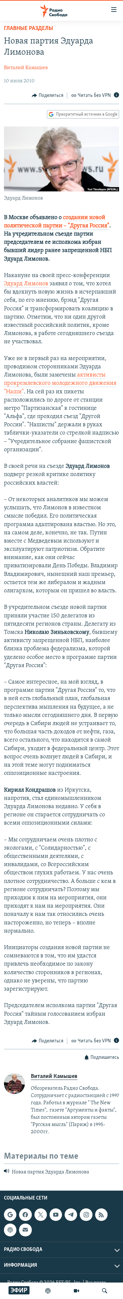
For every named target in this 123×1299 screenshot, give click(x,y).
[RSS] (101, 1214)
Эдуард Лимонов (26, 284)
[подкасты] (48, 1291)
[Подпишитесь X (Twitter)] (40, 1214)
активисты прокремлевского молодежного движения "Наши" (60, 383)
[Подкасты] (10, 1230)
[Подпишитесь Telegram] (71, 1214)
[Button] (47, 95)
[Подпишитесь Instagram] (86, 1214)
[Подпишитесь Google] (10, 1214)
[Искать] (104, 1291)
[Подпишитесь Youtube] (56, 1214)
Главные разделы (28, 29)
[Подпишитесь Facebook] (25, 1214)
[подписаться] (25, 1230)
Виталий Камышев (26, 68)
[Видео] (76, 1291)
